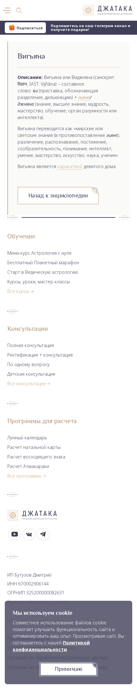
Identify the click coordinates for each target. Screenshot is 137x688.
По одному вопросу (28, 364)
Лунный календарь (27, 438)
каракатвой (70, 166)
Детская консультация (31, 374)
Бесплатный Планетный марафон (43, 262)
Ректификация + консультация (40, 355)
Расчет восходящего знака (36, 457)
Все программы (24, 476)
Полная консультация (30, 345)
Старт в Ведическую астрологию (42, 272)
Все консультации (26, 383)
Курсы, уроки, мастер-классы (38, 282)
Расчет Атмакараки (28, 466)
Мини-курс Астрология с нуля (39, 253)
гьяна (84, 97)
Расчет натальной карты (34, 447)
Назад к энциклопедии (58, 195)
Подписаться (30, 27)
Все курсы (18, 291)
